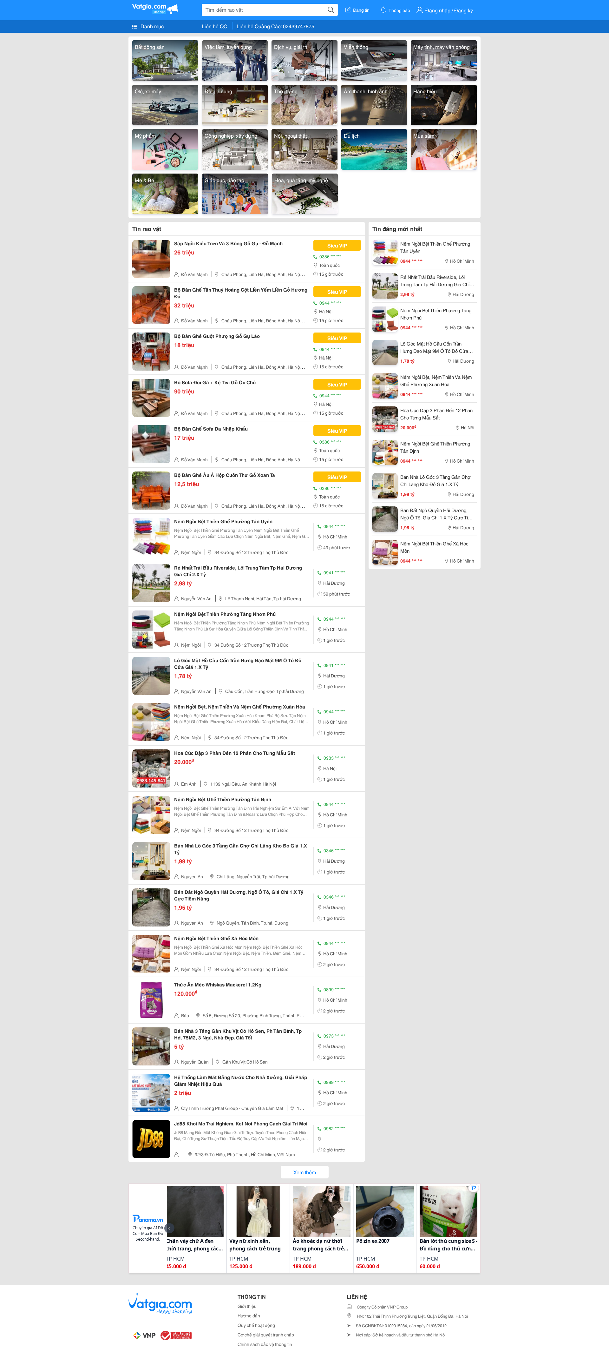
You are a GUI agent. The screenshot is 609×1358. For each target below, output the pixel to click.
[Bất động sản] (165, 59)
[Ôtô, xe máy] (165, 104)
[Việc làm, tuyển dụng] (235, 59)
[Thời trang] (304, 104)
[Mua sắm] (444, 148)
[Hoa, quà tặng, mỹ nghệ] (305, 192)
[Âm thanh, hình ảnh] (374, 104)
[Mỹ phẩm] (165, 148)
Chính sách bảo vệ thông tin (265, 1344)
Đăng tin (361, 10)
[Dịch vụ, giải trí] (304, 59)
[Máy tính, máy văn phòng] (444, 59)
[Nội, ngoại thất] (304, 148)
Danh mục (151, 26)
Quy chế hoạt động (256, 1325)
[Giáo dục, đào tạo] (235, 192)
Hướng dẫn (249, 1315)
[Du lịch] (374, 148)
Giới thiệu (247, 1306)
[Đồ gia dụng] (235, 104)
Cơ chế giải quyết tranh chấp (266, 1334)
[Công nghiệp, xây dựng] (235, 148)
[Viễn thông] (374, 59)
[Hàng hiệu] (444, 104)
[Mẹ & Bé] (165, 192)
